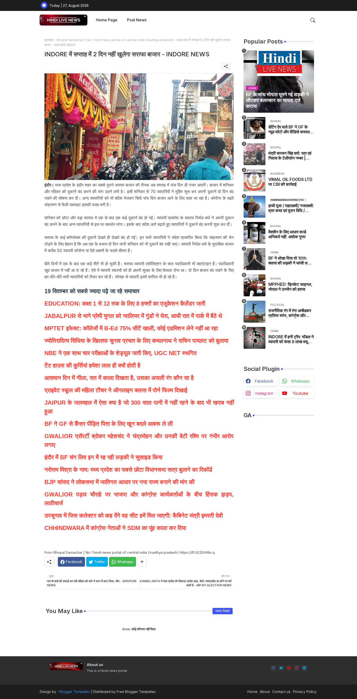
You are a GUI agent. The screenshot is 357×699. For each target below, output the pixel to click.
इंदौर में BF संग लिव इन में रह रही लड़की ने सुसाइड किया (103, 457)
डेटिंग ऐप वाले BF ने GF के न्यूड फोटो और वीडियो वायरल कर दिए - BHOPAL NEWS (290, 130)
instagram (264, 393)
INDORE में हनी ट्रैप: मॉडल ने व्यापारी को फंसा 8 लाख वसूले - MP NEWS (291, 339)
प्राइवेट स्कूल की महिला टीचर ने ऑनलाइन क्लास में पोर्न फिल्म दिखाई (115, 390)
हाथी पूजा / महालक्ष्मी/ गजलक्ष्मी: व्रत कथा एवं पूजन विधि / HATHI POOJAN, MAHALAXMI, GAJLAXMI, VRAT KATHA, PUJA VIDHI (291, 208)
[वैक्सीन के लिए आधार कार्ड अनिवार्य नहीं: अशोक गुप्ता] (254, 233)
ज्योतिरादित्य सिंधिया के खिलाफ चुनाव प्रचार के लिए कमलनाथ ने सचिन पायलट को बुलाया (137, 340)
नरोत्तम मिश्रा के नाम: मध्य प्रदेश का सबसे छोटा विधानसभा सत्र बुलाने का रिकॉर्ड (128, 469)
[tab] (106, 20)
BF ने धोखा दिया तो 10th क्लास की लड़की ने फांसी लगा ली (289, 261)
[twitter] (281, 668)
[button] (313, 20)
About (265, 691)
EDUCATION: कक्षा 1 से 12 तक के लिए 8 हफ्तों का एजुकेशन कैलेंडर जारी (124, 303)
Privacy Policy (304, 691)
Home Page (106, 19)
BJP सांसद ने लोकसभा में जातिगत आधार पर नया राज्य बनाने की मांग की (119, 482)
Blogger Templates (75, 692)
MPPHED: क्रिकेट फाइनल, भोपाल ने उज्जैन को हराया (290, 287)
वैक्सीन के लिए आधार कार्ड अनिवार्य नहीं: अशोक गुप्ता (287, 234)
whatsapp (300, 381)
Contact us (281, 691)
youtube (300, 393)
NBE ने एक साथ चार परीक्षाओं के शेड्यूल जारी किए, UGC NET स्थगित (120, 353)
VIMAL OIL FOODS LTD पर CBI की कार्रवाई (290, 182)
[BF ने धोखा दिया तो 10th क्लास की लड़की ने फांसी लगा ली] (254, 259)
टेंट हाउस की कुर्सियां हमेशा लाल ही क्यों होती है (92, 365)
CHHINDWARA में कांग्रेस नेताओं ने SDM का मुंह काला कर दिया (115, 528)
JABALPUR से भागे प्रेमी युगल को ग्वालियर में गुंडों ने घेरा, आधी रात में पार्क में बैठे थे (133, 316)
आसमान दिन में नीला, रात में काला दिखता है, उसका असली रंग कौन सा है (119, 378)
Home (252, 691)
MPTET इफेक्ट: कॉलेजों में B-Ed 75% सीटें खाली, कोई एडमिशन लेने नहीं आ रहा (131, 328)
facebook (264, 381)
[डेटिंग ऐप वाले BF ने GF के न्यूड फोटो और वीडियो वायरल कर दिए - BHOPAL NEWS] (254, 128)
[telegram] (304, 668)
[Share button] (142, 562)
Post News (136, 19)
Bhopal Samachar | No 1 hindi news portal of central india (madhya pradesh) (115, 40)
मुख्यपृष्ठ (48, 40)
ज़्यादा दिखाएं (222, 611)
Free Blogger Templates (136, 692)
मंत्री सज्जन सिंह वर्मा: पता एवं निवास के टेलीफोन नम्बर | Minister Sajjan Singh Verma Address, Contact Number (289, 156)
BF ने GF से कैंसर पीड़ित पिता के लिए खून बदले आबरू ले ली (108, 423)
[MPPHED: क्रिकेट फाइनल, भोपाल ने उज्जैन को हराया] (254, 285)
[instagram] (297, 668)
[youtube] (289, 668)
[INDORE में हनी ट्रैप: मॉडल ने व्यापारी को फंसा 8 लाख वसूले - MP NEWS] (254, 338)
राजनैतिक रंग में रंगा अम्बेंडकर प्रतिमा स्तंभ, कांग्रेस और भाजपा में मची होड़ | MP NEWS (289, 313)
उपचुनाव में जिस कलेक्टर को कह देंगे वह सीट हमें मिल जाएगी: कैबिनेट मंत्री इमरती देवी (133, 515)
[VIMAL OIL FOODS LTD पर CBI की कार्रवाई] (254, 180)
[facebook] (273, 668)
